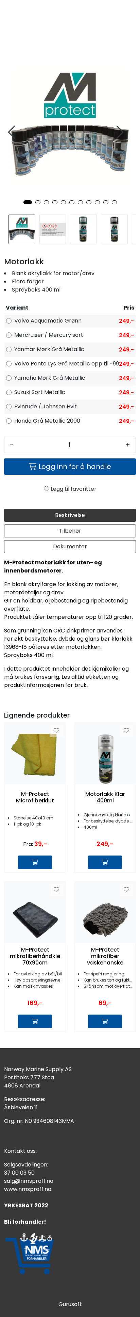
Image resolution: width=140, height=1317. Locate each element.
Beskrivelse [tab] (70, 515)
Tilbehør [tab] (70, 531)
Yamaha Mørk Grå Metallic (49, 378)
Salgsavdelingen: (26, 1165)
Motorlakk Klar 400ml (105, 797)
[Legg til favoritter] (56, 731)
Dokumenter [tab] (70, 546)
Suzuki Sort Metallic (39, 392)
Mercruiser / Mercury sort (48, 335)
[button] (27, 202)
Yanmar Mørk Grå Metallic (49, 349)
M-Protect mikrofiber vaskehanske (105, 956)
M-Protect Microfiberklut (35, 797)
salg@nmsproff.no (28, 1181)
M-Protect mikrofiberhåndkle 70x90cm (35, 956)
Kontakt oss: (20, 1151)
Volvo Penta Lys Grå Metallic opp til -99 (66, 363)
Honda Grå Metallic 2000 (47, 421)
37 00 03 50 (19, 1173)
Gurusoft (70, 1304)
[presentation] (12, 132)
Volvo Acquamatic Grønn (48, 321)
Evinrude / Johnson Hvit (45, 406)
